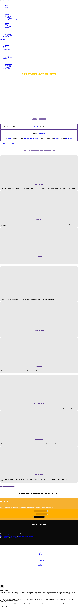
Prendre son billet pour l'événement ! (7, 486)
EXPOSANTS (40, 558)
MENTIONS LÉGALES (40, 560)
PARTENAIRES (40, 559)
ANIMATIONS (40, 554)
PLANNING (40, 556)
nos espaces (60, 126)
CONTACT (40, 564)
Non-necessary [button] (3, 601)
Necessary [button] (2, 595)
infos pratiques (68, 138)
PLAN (40, 555)
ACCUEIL (40, 552)
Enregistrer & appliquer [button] (5, 606)
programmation (41, 133)
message (56, 138)
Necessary (4, 597)
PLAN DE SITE (40, 568)
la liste (69, 479)
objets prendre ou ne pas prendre (30, 138)
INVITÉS (40, 553)
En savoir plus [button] (7, 584)
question (10, 138)
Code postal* (32, 514)
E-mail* (31, 511)
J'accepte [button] (2, 584)
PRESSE (40, 566)
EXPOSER (40, 565)
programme (64, 132)
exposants (68, 126)
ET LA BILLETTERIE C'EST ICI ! (7, 143)
